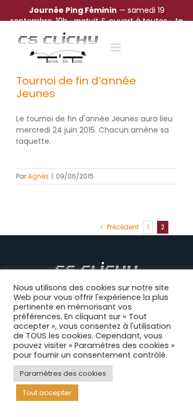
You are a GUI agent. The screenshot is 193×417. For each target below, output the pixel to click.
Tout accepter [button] (47, 393)
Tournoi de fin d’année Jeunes (76, 87)
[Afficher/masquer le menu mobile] (116, 47)
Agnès (38, 176)
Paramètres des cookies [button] (63, 373)
